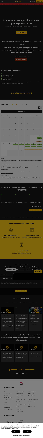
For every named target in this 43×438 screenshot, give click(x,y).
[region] (21, 430)
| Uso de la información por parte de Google (11, 428)
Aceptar (27, 431)
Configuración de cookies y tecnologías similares (21, 435)
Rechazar (16, 431)
